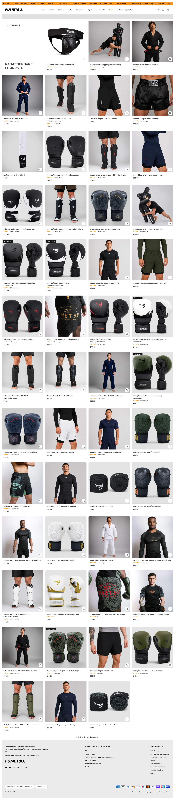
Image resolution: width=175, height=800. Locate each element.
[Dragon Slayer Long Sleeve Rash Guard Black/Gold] (152, 537)
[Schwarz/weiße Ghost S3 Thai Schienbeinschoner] (65, 205)
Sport (90, 10)
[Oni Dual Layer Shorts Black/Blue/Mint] (22, 483)
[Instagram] (14, 767)
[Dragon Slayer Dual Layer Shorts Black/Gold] (65, 316)
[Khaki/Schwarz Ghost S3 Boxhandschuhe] (152, 647)
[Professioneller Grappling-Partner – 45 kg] (109, 41)
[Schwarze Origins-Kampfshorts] (109, 647)
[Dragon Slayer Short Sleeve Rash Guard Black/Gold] (22, 537)
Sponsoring (154, 760)
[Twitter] (22, 767)
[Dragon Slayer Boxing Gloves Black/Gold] (109, 205)
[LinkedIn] (26, 767)
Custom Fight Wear (126, 10)
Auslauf (112, 10)
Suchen (134, 792)
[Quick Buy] (83, 59)
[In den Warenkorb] (127, 59)
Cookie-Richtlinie (156, 770)
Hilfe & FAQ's (155, 751)
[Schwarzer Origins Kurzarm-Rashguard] (109, 259)
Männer (51, 10)
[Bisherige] (49, 16)
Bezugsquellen (90, 760)
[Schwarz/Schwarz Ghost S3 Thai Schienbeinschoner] (65, 95)
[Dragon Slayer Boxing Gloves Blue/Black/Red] (22, 428)
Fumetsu (12, 791)
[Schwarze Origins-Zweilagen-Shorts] (109, 95)
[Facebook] (6, 767)
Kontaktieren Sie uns (93, 764)
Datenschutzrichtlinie (158, 767)
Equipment (80, 10)
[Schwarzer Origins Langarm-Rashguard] (65, 483)
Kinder (70, 10)
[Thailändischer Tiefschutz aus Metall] (65, 41)
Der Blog (88, 767)
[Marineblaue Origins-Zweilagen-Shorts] (152, 151)
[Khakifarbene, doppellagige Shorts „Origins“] (152, 259)
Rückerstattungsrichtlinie (162, 792)
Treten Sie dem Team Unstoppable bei (100, 757)
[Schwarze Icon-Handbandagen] (109, 483)
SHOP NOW (35, 4)
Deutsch (40, 786)
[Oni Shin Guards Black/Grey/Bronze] (65, 372)
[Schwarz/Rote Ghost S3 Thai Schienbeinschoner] (109, 151)
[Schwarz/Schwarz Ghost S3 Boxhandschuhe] (65, 151)
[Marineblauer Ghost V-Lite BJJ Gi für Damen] (109, 372)
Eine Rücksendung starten (160, 754)
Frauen (60, 10)
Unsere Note (90, 754)
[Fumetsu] (14, 9)
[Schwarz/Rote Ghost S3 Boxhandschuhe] (22, 316)
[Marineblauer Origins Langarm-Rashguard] (65, 701)
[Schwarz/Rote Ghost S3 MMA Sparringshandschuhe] (109, 316)
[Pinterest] (18, 767)
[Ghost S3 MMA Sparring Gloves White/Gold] (65, 591)
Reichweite (101, 10)
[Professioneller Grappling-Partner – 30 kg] (152, 205)
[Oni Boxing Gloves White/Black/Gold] (65, 537)
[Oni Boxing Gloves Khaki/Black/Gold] (152, 428)
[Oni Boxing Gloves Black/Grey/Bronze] (152, 483)
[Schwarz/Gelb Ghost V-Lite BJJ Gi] (152, 41)
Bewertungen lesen (105, 17)
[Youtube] (10, 767)
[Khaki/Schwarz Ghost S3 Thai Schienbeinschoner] (22, 701)
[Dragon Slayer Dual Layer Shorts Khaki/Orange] (109, 591)
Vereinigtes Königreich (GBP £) (18, 786)
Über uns (88, 751)
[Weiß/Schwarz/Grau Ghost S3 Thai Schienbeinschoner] (22, 591)
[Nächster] (125, 16)
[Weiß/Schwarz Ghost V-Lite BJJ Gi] (109, 537)
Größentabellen (156, 764)
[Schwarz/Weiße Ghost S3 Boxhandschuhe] (22, 205)
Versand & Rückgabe (158, 757)
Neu (43, 10)
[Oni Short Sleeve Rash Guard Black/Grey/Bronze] (152, 591)
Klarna (152, 773)
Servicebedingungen (145, 792)
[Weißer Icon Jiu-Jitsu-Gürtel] (22, 151)
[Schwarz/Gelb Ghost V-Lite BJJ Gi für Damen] (22, 647)
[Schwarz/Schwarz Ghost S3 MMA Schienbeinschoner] (22, 372)
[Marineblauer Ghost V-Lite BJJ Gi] (22, 95)
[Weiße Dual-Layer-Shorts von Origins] (65, 428)
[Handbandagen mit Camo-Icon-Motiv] (109, 701)
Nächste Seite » (93, 737)
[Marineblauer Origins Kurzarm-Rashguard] (109, 428)
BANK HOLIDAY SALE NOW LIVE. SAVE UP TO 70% (64, 4)
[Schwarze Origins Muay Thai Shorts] (152, 95)
